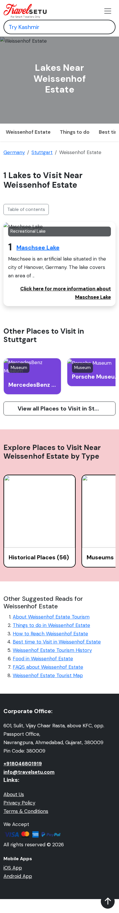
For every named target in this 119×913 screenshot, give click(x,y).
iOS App (12, 868)
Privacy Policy (19, 803)
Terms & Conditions (25, 811)
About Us (13, 794)
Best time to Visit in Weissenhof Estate (57, 642)
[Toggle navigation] (108, 11)
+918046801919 (22, 763)
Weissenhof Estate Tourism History (52, 650)
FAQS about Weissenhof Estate (48, 667)
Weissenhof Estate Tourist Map (48, 675)
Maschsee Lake (38, 247)
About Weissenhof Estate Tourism (51, 617)
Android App (17, 876)
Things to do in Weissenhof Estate (51, 625)
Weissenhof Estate (28, 132)
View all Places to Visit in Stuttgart (66, 408)
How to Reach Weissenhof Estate (50, 633)
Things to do (75, 132)
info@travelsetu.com (29, 772)
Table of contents (26, 209)
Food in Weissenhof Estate (43, 658)
